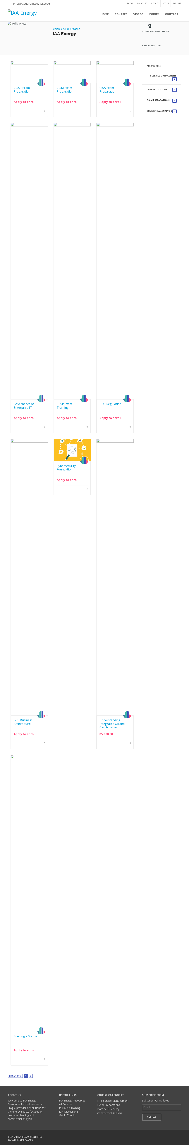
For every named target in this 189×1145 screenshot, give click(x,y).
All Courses (154, 65)
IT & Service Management (161, 77)
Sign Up (177, 3)
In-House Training (69, 1108)
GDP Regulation (110, 404)
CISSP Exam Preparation (22, 89)
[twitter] (170, 1136)
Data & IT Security (161, 89)
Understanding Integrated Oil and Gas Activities (112, 723)
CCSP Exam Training (64, 405)
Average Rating (151, 45)
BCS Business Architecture (23, 722)
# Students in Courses (155, 31)
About (155, 3)
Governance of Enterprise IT (24, 405)
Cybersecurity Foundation (66, 467)
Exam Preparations (161, 100)
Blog (130, 3)
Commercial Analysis (161, 111)
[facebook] (162, 1136)
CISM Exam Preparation (65, 89)
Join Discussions (68, 1111)
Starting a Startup (26, 1036)
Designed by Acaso (23, 1139)
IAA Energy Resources (72, 1100)
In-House (142, 3)
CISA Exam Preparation (107, 89)
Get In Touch (67, 1115)
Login (165, 3)
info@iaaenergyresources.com (31, 4)
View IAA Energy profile (66, 29)
